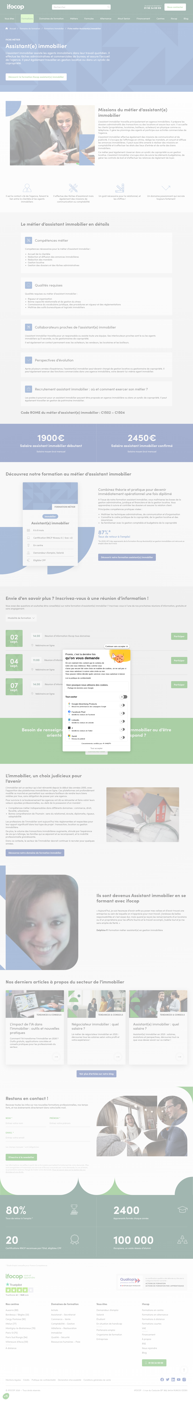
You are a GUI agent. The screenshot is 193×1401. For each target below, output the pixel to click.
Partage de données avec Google (81, 688)
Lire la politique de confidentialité (78, 678)
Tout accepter (96, 748)
